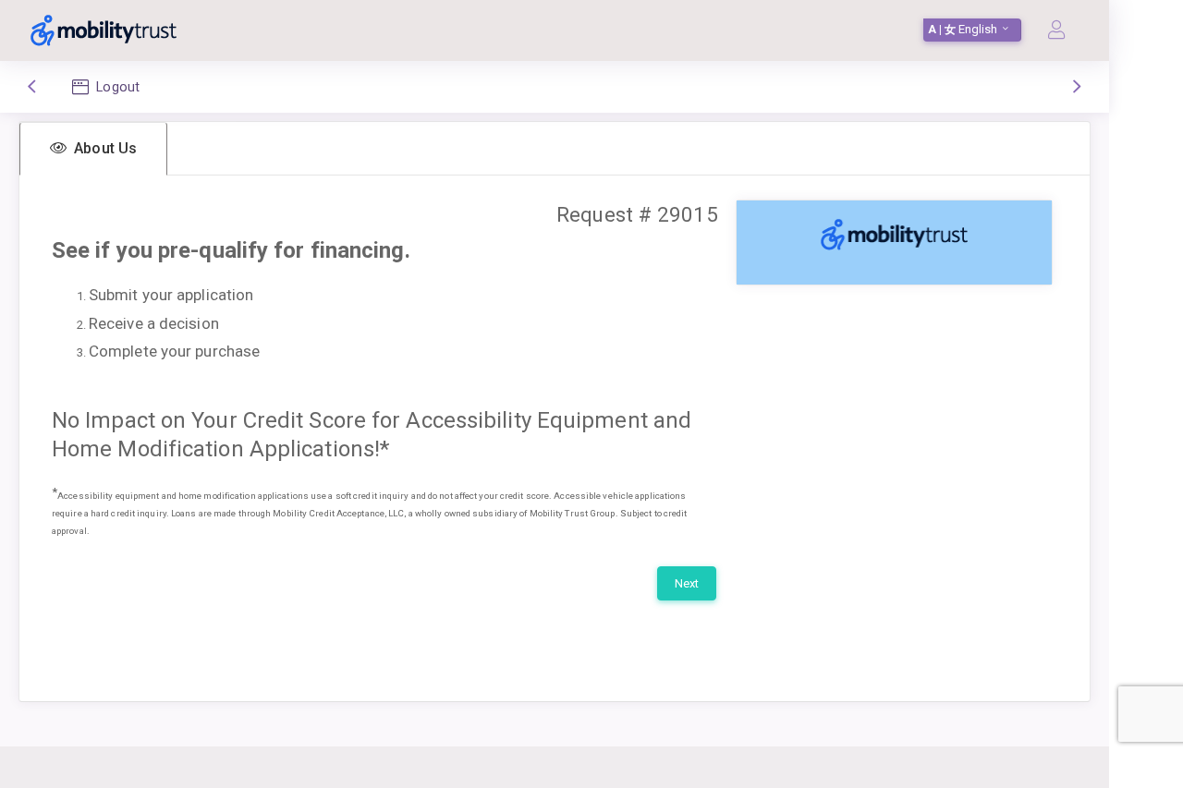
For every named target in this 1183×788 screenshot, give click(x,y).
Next (687, 583)
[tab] (93, 149)
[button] (93, 149)
